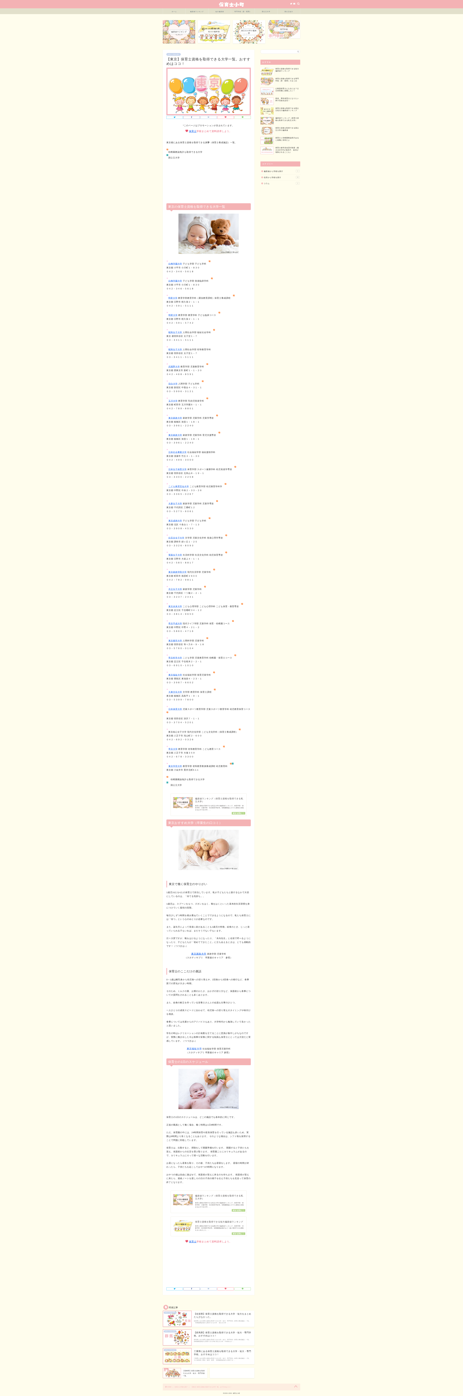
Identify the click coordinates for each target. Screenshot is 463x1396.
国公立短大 (289, 11)
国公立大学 (266, 11)
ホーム (174, 11)
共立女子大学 (175, 589)
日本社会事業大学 (177, 452)
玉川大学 (173, 401)
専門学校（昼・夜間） (242, 11)
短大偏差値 (219, 11)
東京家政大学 (175, 418)
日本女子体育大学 (177, 469)
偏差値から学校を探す (281, 171)
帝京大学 (173, 749)
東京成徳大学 (175, 521)
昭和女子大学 (175, 332)
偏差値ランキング (197, 11)
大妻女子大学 (175, 503)
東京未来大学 (175, 606)
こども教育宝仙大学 (178, 486)
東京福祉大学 (175, 675)
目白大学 (173, 384)
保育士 (193, 131)
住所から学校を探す (174, 54)
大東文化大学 (175, 692)
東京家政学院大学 (177, 572)
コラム (281, 183)
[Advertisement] (208, 181)
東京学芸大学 (175, 766)
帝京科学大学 (175, 658)
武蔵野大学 (174, 366)
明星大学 (172, 298)
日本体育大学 (175, 709)
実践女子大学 (175, 555)
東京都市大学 (175, 640)
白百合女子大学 (176, 538)
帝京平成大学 (175, 623)
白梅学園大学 (175, 264)
